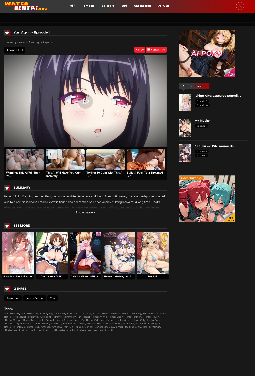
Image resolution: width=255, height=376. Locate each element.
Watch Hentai (29, 330)
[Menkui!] (153, 252)
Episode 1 (50, 42)
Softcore (108, 6)
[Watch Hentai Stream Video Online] (26, 5)
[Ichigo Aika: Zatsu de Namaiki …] (185, 102)
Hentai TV (79, 320)
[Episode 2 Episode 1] (14, 50)
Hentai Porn (29, 320)
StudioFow (135, 326)
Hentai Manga (13, 320)
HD (79, 316)
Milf (72, 6)
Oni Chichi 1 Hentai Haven (86, 276)
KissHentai (69, 323)
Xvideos (81, 330)
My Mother (203, 120)
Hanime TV (69, 316)
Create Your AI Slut (52, 276)
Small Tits (121, 326)
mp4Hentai (142, 323)
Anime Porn (27, 313)
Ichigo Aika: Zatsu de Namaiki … (218, 96)
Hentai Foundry (133, 316)
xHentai (71, 330)
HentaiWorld (42, 323)
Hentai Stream (64, 320)
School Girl (101, 326)
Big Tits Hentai (57, 313)
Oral (37, 326)
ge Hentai (33, 316)
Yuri (124, 6)
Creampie (85, 313)
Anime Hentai (11, 313)
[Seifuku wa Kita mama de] (185, 153)
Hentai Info (157, 49)
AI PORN (163, 6)
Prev (140, 49)
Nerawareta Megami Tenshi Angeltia (126, 276)
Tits (145, 326)
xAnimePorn (45, 330)
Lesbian (81, 323)
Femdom (13, 298)
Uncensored (142, 6)
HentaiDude (11, 323)
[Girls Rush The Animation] (18, 252)
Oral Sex (45, 326)
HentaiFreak (27, 323)
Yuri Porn (112, 330)
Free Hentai (19, 316)
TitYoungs (154, 326)
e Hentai (115, 313)
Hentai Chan (116, 316)
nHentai (17, 326)
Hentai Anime (99, 316)
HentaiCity (139, 320)
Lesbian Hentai (95, 323)
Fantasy (136, 313)
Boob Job (72, 313)
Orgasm (57, 326)
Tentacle (88, 6)
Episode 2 (202, 151)
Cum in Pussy (101, 313)
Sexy (111, 326)
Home (10, 42)
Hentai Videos (124, 320)
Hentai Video (107, 320)
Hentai (86, 316)
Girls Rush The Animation (18, 276)
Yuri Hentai (100, 330)
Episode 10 (202, 105)
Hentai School (34, 298)
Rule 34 (79, 326)
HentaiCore (153, 320)
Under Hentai (12, 330)
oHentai (28, 326)
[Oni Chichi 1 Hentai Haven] (85, 252)
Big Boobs (41, 313)
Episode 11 (202, 101)
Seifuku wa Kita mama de (214, 146)
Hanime (57, 316)
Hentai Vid (92, 320)
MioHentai (128, 323)
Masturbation (113, 323)
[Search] (240, 6)
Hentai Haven (151, 316)
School (89, 326)
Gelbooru (45, 316)
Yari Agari (36, 42)
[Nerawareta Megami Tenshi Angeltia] (119, 252)
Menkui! (152, 276)
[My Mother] (185, 127)
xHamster (59, 330)
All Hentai (22, 42)
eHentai (126, 313)
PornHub (68, 326)
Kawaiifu (56, 323)
